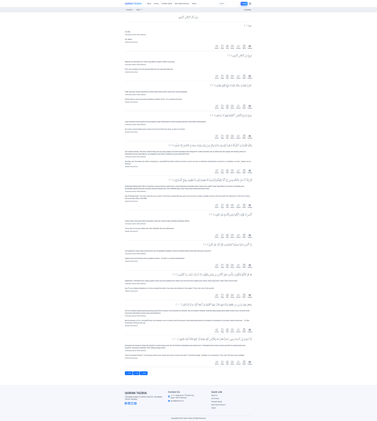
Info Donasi (215, 398)
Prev (129, 373)
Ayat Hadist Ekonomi (182, 4)
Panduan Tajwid (167, 4)
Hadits (213, 408)
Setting (248, 10)
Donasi (156, 4)
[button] (217, 47)
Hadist (194, 4)
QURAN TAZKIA (133, 3)
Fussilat (129, 10)
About (149, 4)
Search (244, 3)
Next (144, 373)
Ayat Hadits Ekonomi (218, 405)
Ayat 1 (139, 10)
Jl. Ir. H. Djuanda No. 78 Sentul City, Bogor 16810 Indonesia (182, 396)
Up (137, 373)
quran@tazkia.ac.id (177, 401)
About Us (214, 395)
